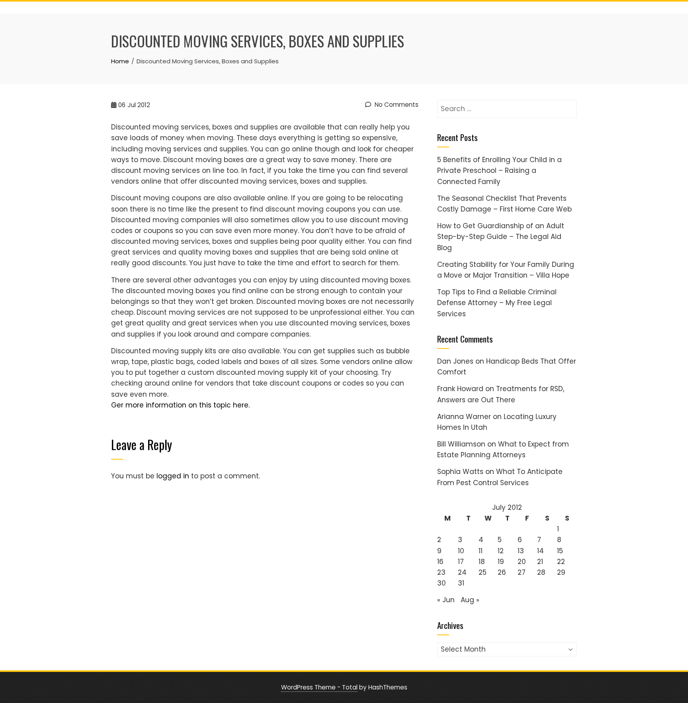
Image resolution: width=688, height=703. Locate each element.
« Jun (446, 600)
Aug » (470, 600)
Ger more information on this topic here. (180, 405)
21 (540, 561)
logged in (172, 476)
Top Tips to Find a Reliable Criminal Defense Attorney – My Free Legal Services (497, 302)
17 (461, 561)
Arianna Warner (464, 416)
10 (461, 551)
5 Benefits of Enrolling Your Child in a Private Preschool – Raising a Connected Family (499, 170)
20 (522, 561)
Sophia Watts (460, 471)
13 (521, 551)
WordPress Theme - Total (319, 687)
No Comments (395, 104)
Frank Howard (460, 389)
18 (482, 561)
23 (441, 572)
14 (540, 551)
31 (461, 583)
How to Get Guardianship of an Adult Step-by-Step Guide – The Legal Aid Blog (500, 236)
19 (501, 561)
